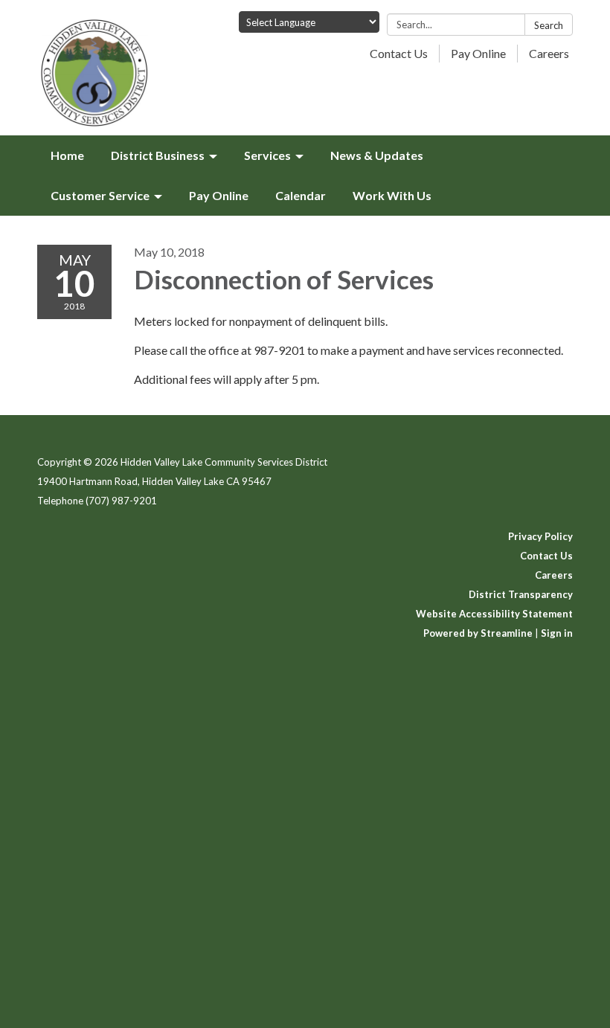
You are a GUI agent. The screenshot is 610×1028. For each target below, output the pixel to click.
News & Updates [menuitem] (376, 155)
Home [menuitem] (67, 155)
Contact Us (399, 53)
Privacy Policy (540, 536)
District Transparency (521, 594)
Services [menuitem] (267, 155)
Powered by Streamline (478, 633)
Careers (549, 53)
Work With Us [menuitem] (392, 195)
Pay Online (478, 53)
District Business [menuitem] (158, 155)
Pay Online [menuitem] (218, 195)
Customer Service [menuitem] (100, 195)
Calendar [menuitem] (300, 195)
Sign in (557, 633)
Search (548, 25)
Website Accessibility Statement (494, 614)
